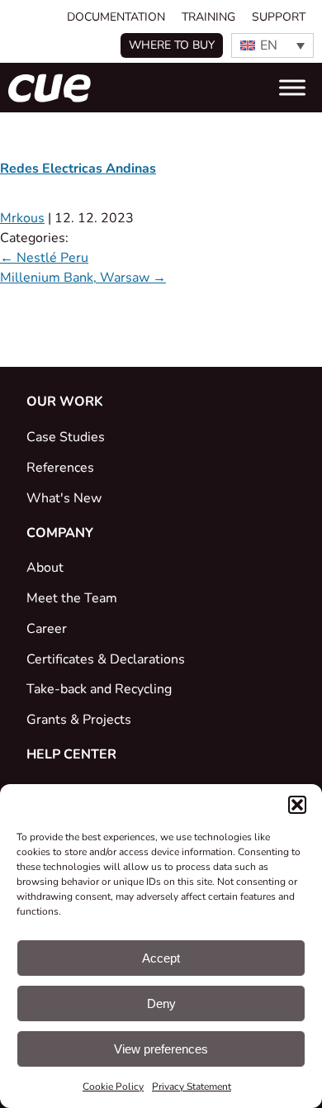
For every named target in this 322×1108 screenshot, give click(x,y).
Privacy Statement (191, 1086)
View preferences (161, 1049)
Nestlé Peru (44, 258)
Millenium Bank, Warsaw (83, 278)
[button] (297, 805)
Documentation (116, 17)
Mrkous (22, 218)
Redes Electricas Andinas (78, 168)
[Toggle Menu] (292, 87)
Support (278, 17)
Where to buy (172, 45)
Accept (161, 958)
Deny (161, 1003)
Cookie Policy (113, 1086)
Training (208, 17)
